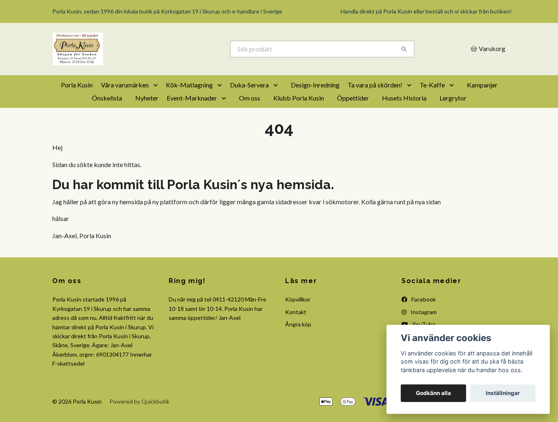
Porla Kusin (77, 85)
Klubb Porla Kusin (298, 98)
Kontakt (295, 311)
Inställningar (503, 393)
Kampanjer (482, 85)
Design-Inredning (315, 85)
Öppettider (353, 98)
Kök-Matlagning (189, 85)
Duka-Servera (249, 85)
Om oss (249, 98)
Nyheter (146, 98)
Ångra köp (298, 324)
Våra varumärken (125, 85)
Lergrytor (453, 98)
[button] (157, 85)
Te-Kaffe (432, 85)
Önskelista (107, 98)
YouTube (423, 324)
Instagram (423, 311)
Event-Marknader (192, 98)
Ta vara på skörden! (375, 85)
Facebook (423, 299)
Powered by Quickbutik (139, 401)
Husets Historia (404, 98)
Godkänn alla (433, 393)
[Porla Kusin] (166, 49)
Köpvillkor (297, 299)
